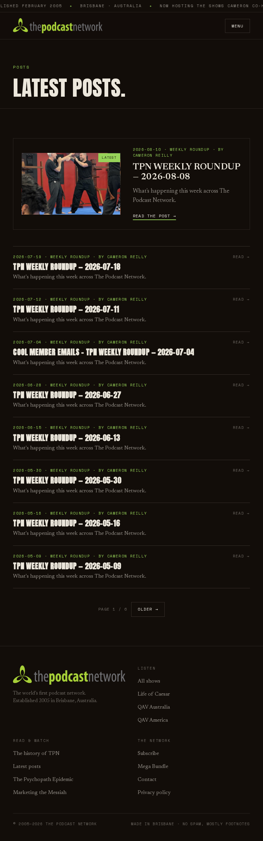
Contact (147, 779)
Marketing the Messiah (39, 792)
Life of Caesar (154, 694)
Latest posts (27, 766)
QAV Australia (154, 707)
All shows (149, 681)
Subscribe (148, 753)
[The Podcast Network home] (57, 25)
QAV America (153, 720)
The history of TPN (36, 753)
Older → (148, 609)
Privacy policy (154, 792)
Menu (237, 26)
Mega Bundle (153, 766)
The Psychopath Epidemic (43, 779)
